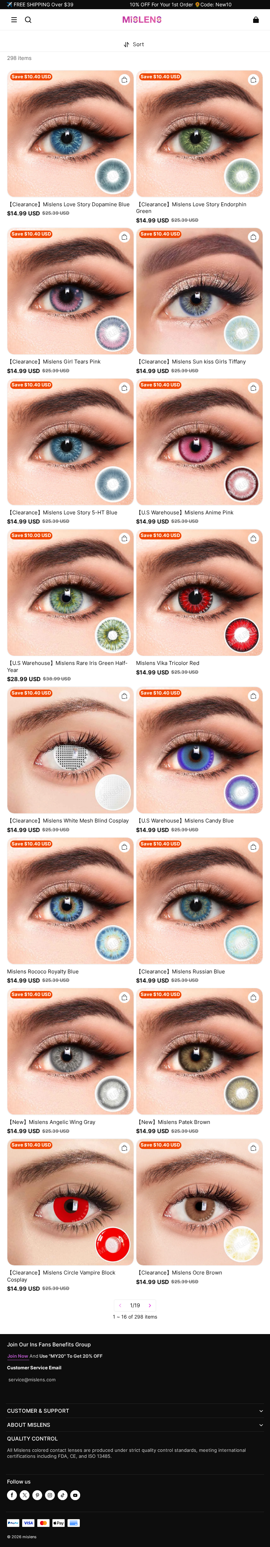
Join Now (18, 1356)
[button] (14, 20)
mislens (29, 1537)
